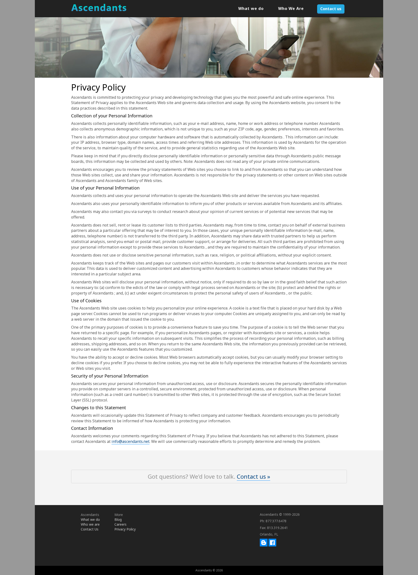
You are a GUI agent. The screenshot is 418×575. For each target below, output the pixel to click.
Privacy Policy (125, 529)
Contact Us (89, 529)
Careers (120, 524)
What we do (251, 8)
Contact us (330, 8)
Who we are (90, 524)
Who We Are (291, 8)
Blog (118, 519)
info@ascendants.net (130, 441)
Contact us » (253, 476)
